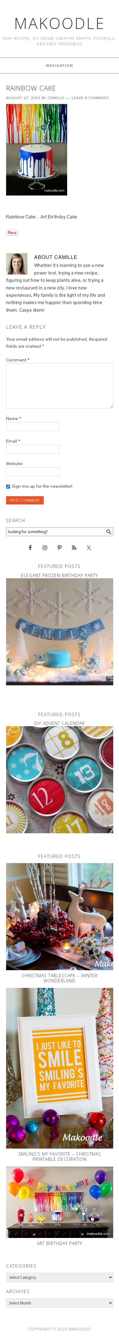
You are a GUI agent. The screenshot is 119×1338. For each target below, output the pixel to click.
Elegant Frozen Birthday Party (59, 575)
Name (13, 418)
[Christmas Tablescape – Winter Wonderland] (59, 916)
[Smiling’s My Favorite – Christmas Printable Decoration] (59, 1068)
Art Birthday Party (59, 1243)
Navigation (59, 65)
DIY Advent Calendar (59, 723)
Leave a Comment (90, 97)
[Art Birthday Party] (59, 1202)
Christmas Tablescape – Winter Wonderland (60, 978)
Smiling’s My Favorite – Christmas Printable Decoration (59, 1156)
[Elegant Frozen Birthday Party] (59, 631)
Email (13, 441)
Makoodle (59, 23)
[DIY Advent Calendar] (59, 779)
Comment (18, 360)
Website (14, 463)
